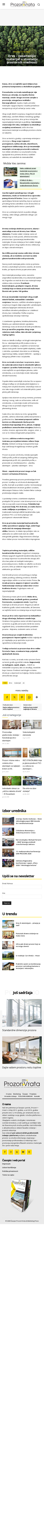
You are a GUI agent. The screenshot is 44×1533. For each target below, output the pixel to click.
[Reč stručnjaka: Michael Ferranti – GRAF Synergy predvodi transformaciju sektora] (8, 842)
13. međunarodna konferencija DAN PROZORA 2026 (28, 852)
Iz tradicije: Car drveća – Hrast (28, 956)
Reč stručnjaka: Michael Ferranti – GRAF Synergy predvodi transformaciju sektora (28, 842)
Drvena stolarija (22, 52)
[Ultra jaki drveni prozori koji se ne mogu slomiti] (8, 945)
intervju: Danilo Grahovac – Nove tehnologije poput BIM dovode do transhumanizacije (29, 821)
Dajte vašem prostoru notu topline (11, 708)
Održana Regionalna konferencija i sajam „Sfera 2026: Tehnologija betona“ (26, 863)
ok (23, 683)
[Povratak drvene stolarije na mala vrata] (8, 935)
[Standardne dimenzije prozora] (22, 1013)
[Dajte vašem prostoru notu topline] (22, 1050)
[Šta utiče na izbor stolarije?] (32, 781)
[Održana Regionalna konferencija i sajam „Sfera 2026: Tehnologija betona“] (8, 863)
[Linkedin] (16, 1152)
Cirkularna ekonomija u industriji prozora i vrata (25, 831)
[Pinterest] (22, 697)
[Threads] (29, 1152)
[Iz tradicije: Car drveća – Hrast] (8, 956)
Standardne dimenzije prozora (19, 1030)
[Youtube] (23, 1152)
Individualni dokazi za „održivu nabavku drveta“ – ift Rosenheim (11, 791)
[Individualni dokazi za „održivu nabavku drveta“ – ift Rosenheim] (11, 781)
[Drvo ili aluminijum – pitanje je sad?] (8, 924)
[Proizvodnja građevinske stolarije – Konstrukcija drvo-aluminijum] (11, 724)
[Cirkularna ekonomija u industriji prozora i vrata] (8, 832)
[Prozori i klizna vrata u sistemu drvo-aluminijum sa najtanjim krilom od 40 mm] (11, 752)
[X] (14, 697)
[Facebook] (7, 697)
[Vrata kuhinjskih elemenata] (32, 724)
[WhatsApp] (29, 697)
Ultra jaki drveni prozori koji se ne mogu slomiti (28, 945)
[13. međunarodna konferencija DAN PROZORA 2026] (8, 853)
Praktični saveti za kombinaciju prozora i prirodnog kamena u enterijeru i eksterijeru (28, 966)
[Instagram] (10, 1152)
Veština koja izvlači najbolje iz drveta (30, 708)
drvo (10, 683)
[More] (36, 697)
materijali (17, 683)
